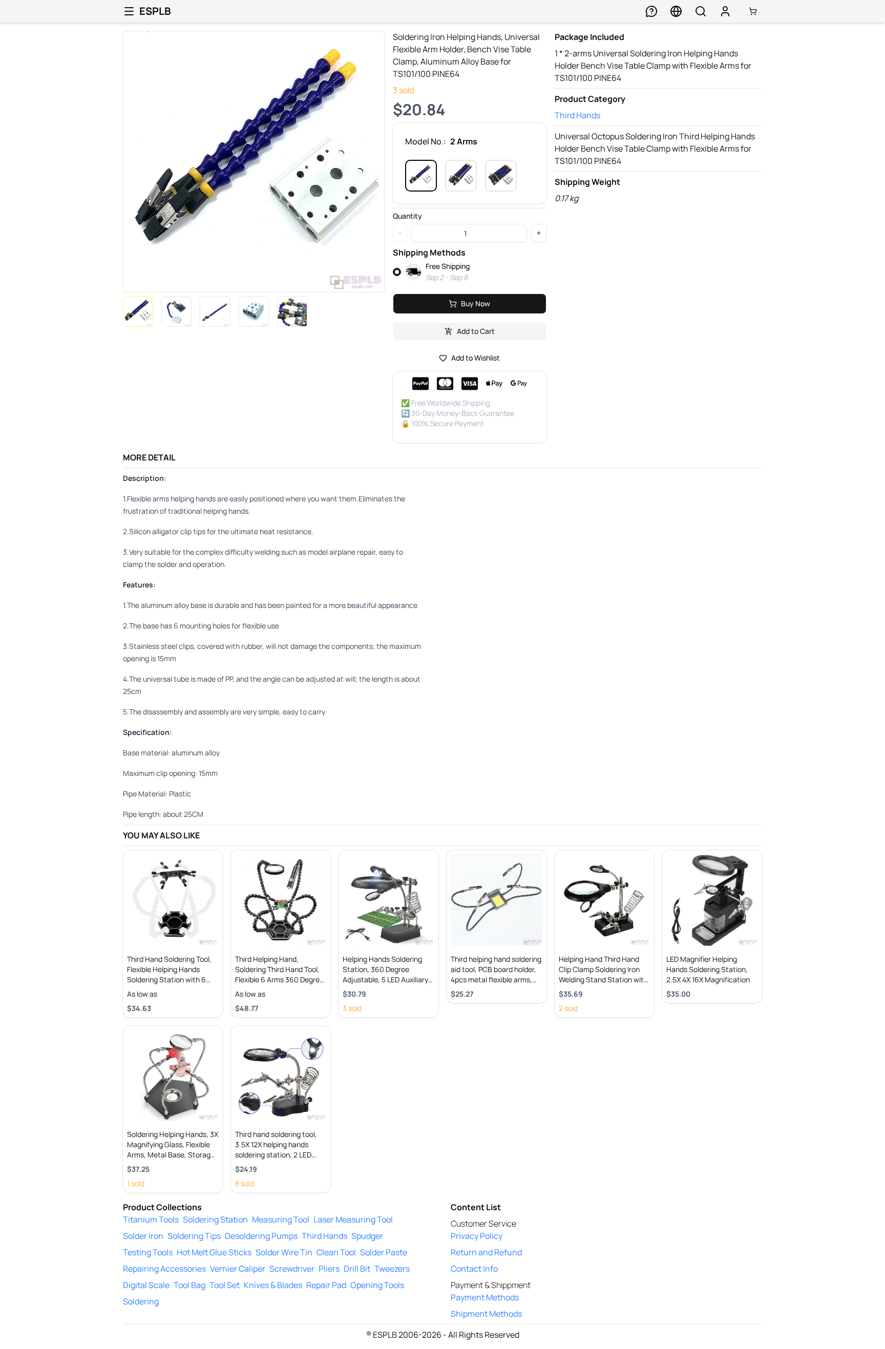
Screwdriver (291, 1268)
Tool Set (224, 1285)
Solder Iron (143, 1235)
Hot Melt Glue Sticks (214, 1252)
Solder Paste (383, 1252)
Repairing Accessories (164, 1268)
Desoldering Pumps (261, 1235)
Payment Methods (485, 1297)
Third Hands (577, 115)
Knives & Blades (273, 1285)
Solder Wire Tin (284, 1252)
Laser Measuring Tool (353, 1219)
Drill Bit (357, 1268)
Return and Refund (486, 1252)
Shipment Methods (486, 1313)
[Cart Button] (753, 11)
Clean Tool (336, 1252)
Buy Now (475, 303)
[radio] (397, 272)
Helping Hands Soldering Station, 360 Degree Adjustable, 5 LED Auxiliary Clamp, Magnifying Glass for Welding (388, 979)
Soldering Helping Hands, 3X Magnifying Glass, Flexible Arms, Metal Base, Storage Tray (172, 1149)
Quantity (407, 216)
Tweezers (392, 1268)
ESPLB (155, 11)
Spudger (367, 1235)
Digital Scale (146, 1285)
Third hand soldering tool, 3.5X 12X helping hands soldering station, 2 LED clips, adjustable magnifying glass (280, 1154)
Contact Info (474, 1268)
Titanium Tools (151, 1219)
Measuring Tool (280, 1219)
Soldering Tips (194, 1235)
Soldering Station (215, 1219)
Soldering (141, 1301)
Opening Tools (377, 1285)
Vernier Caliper (237, 1268)
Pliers (329, 1268)
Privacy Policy (476, 1235)
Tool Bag (189, 1285)
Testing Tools (148, 1252)
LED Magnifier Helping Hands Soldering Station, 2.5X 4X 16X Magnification (708, 969)
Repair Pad (326, 1285)
